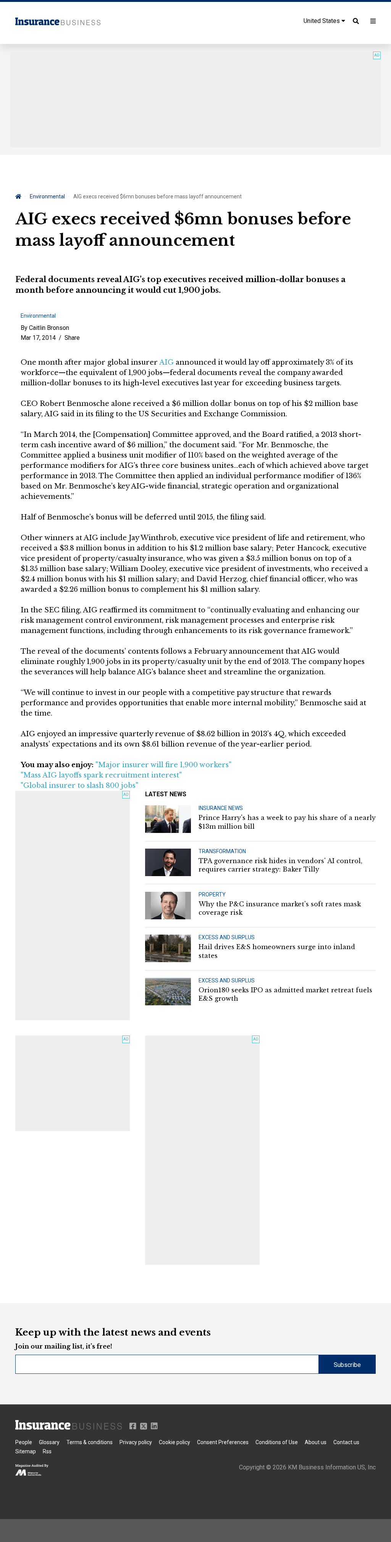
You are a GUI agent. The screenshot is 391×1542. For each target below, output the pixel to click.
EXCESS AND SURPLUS (227, 937)
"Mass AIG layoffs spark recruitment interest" (101, 775)
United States (322, 20)
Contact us (346, 1442)
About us (315, 1442)
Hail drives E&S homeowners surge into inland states (277, 951)
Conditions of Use (276, 1442)
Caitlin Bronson (49, 327)
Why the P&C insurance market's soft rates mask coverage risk (280, 908)
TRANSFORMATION (222, 851)
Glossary (49, 1442)
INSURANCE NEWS (221, 808)
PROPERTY (212, 894)
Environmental (47, 196)
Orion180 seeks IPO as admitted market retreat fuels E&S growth (285, 994)
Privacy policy (136, 1442)
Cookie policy (174, 1442)
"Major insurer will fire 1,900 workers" (163, 765)
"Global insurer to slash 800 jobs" (79, 785)
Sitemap (25, 1451)
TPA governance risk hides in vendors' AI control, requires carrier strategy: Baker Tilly (280, 865)
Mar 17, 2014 (38, 337)
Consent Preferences (223, 1442)
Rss (47, 1451)
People (23, 1442)
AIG (166, 362)
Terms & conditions (89, 1442)
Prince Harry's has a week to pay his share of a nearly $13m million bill (287, 822)
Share (72, 337)
